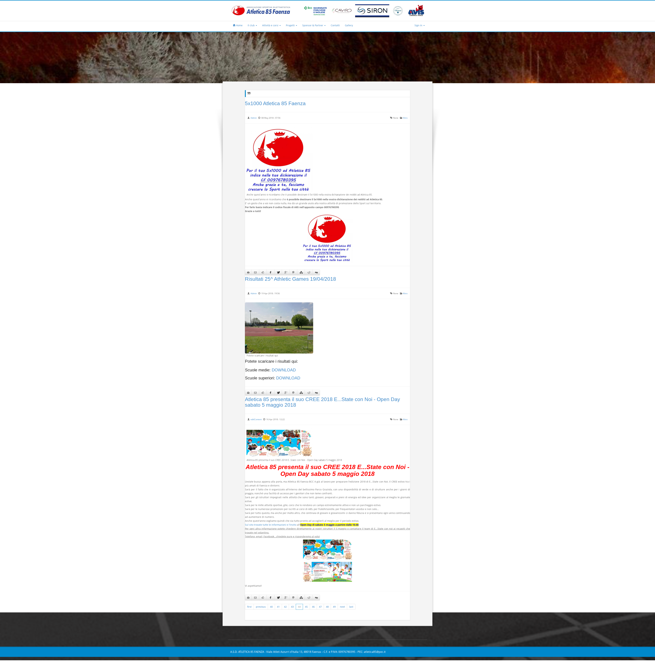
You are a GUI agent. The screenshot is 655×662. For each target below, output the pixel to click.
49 (334, 606)
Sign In (418, 25)
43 (292, 606)
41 (278, 606)
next (342, 606)
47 (320, 606)
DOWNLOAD (284, 370)
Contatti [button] (335, 25)
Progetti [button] (290, 25)
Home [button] (239, 25)
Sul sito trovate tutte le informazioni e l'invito (270, 524)
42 (285, 606)
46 (313, 606)
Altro (405, 117)
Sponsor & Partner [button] (313, 25)
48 (327, 606)
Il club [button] (251, 25)
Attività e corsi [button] (270, 25)
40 (271, 606)
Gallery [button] (349, 25)
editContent (256, 419)
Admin (254, 117)
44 (299, 606)
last (351, 606)
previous (261, 606)
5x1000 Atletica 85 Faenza (275, 103)
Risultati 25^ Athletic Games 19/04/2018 (290, 279)
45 (306, 606)
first (249, 606)
